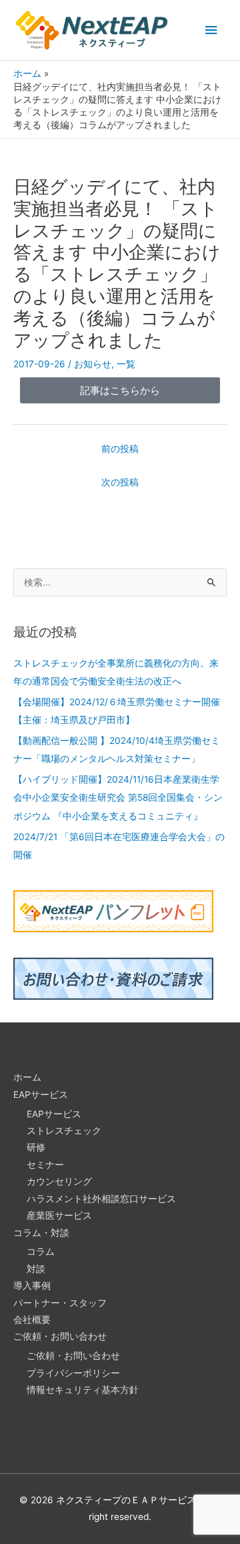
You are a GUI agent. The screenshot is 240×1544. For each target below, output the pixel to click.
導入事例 (32, 1285)
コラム (41, 1251)
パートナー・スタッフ (60, 1303)
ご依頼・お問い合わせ (60, 1336)
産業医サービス (59, 1215)
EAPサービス (40, 1094)
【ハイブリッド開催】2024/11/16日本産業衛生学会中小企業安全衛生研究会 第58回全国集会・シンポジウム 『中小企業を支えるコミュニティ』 (118, 797)
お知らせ (92, 364)
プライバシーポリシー (73, 1373)
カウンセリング (59, 1181)
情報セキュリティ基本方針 (83, 1389)
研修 (36, 1147)
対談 (36, 1269)
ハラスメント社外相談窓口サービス (101, 1198)
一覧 (126, 364)
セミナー (45, 1164)
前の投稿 (120, 448)
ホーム (27, 1077)
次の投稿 (120, 482)
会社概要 (32, 1319)
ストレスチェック (64, 1130)
